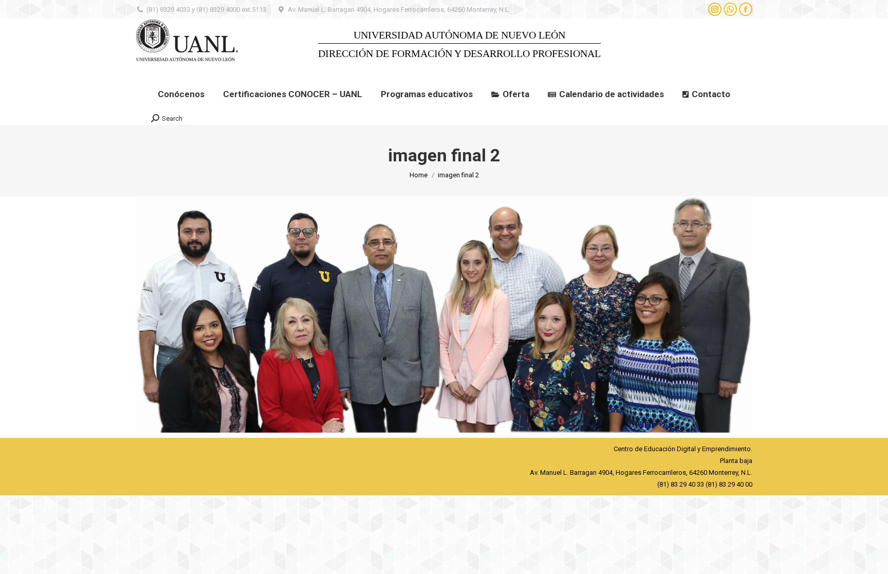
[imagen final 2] (444, 314)
